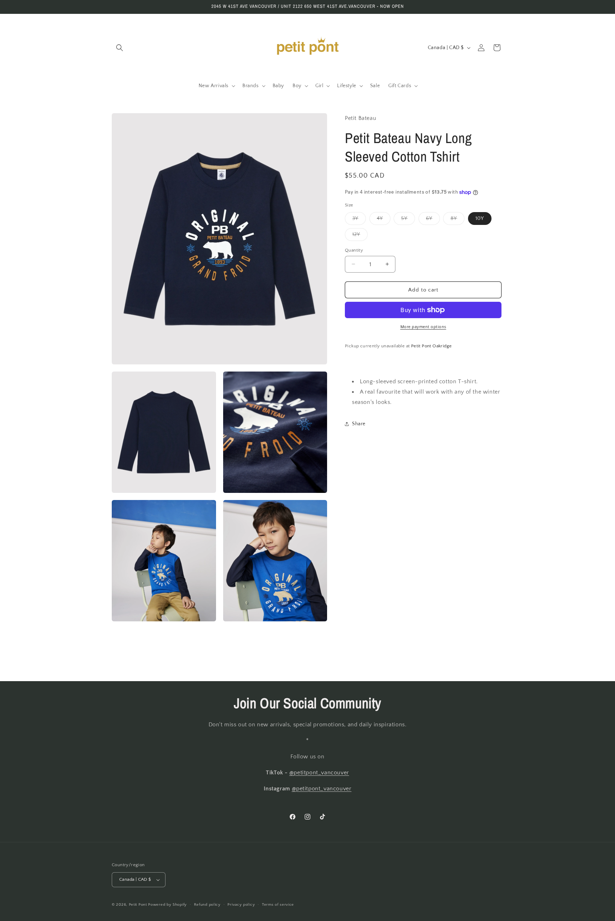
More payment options (423, 327)
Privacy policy (241, 904)
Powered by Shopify (167, 904)
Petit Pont (138, 904)
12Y (360, 236)
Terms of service (278, 904)
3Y (359, 220)
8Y (457, 220)
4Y (383, 220)
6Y (433, 220)
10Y (479, 218)
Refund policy (207, 904)
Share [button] (359, 424)
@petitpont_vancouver (319, 772)
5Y (408, 220)
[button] (119, 48)
